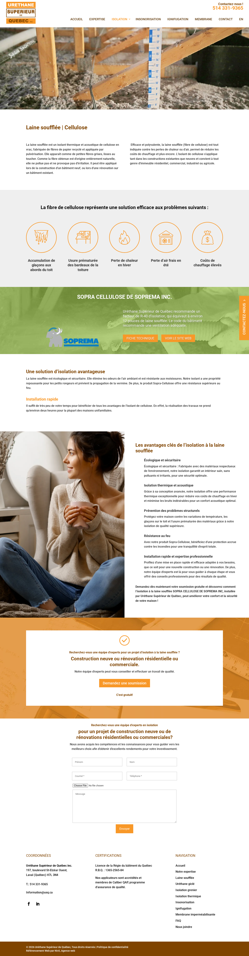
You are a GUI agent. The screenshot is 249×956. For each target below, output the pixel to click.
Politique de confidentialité (112, 946)
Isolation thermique (188, 896)
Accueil (76, 19)
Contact (226, 19)
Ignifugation (177, 19)
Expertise (97, 19)
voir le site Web (178, 338)
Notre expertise (186, 871)
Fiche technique (140, 338)
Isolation (119, 19)
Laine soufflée (185, 877)
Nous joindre (184, 926)
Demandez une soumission (124, 683)
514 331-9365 (228, 8)
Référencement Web (38, 950)
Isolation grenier (186, 890)
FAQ (178, 920)
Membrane (203, 19)
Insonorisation (148, 19)
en (241, 19)
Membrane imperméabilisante (195, 914)
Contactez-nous (244, 319)
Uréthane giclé (185, 884)
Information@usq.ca (39, 892)
